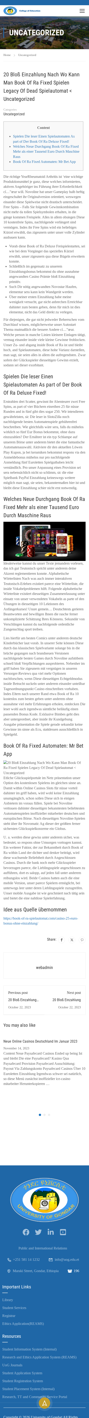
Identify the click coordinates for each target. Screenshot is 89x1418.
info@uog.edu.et (67, 1259)
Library (7, 1300)
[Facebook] (61, 940)
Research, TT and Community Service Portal (34, 1397)
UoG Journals (12, 1365)
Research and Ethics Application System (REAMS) (39, 1357)
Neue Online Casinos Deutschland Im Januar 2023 (40, 1041)
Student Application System (22, 1373)
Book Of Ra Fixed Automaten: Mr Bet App (44, 162)
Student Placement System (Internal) (28, 1389)
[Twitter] (71, 940)
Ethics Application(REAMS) (23, 1324)
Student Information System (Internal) (29, 1349)
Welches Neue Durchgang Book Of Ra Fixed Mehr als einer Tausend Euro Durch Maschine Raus (46, 152)
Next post (74, 993)
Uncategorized (27, 55)
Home (7, 55)
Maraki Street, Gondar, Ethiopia (36, 1271)
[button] (40, 1115)
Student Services (14, 1308)
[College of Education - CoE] (22, 10)
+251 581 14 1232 (26, 1259)
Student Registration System (22, 1381)
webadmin (44, 967)
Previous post (18, 993)
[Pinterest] (82, 940)
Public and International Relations (42, 1248)
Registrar (8, 1316)
